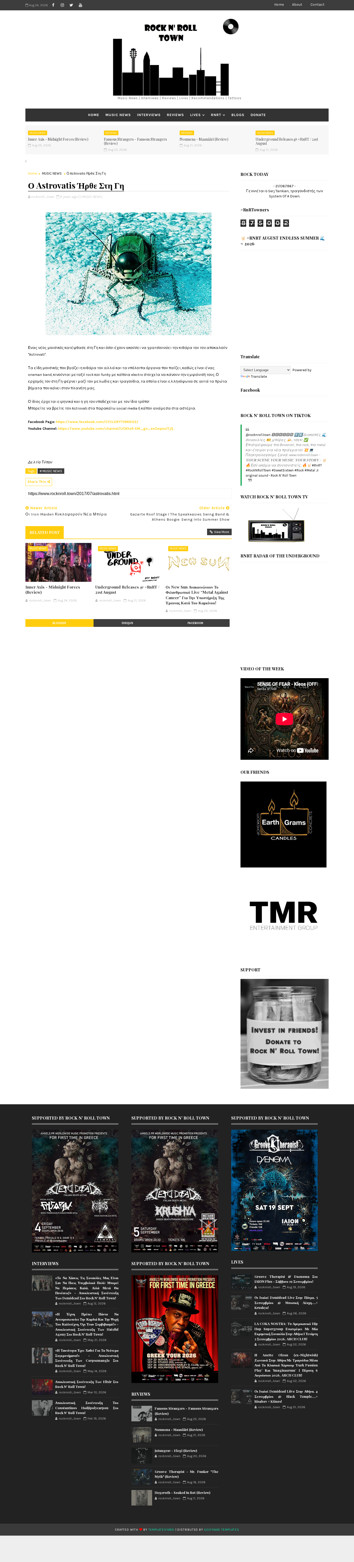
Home (279, 4)
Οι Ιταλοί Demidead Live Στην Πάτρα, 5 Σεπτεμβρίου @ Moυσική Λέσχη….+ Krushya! (286, 1302)
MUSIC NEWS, (92, 197)
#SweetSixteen (283, 470)
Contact (317, 4)
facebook (195, 623)
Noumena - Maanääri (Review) (204, 139)
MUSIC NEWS (118, 115)
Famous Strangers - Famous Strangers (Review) (135, 141)
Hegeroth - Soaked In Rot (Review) (182, 1492)
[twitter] (71, 5)
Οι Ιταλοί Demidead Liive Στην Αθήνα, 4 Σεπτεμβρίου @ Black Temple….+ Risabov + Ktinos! (286, 1396)
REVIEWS (175, 115)
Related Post (45, 532)
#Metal (310, 470)
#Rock (299, 470)
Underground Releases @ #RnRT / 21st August (287, 141)
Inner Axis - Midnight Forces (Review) (58, 139)
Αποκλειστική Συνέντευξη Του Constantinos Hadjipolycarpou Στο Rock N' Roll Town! (86, 1407)
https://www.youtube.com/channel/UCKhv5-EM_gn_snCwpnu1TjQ (115, 428)
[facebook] (53, 5)
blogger (59, 623)
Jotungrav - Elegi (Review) (176, 1450)
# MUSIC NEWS (51, 471)
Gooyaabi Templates (221, 1529)
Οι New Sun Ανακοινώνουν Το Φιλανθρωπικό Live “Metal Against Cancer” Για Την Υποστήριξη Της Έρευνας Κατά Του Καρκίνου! (197, 594)
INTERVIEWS (149, 115)
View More (221, 532)
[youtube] (80, 5)
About (297, 4)
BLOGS (237, 115)
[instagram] (62, 5)
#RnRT (317, 465)
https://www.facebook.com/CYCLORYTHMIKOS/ (97, 422)
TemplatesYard (161, 1529)
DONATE (258, 115)
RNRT (216, 115)
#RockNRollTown (258, 470)
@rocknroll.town (258, 435)
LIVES (195, 115)
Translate (259, 376)
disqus (127, 623)
